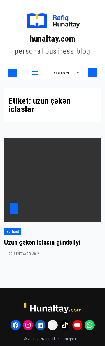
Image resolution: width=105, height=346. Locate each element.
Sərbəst (12, 231)
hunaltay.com (52, 38)
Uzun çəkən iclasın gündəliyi (42, 242)
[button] (66, 72)
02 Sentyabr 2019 (24, 254)
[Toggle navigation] (35, 73)
